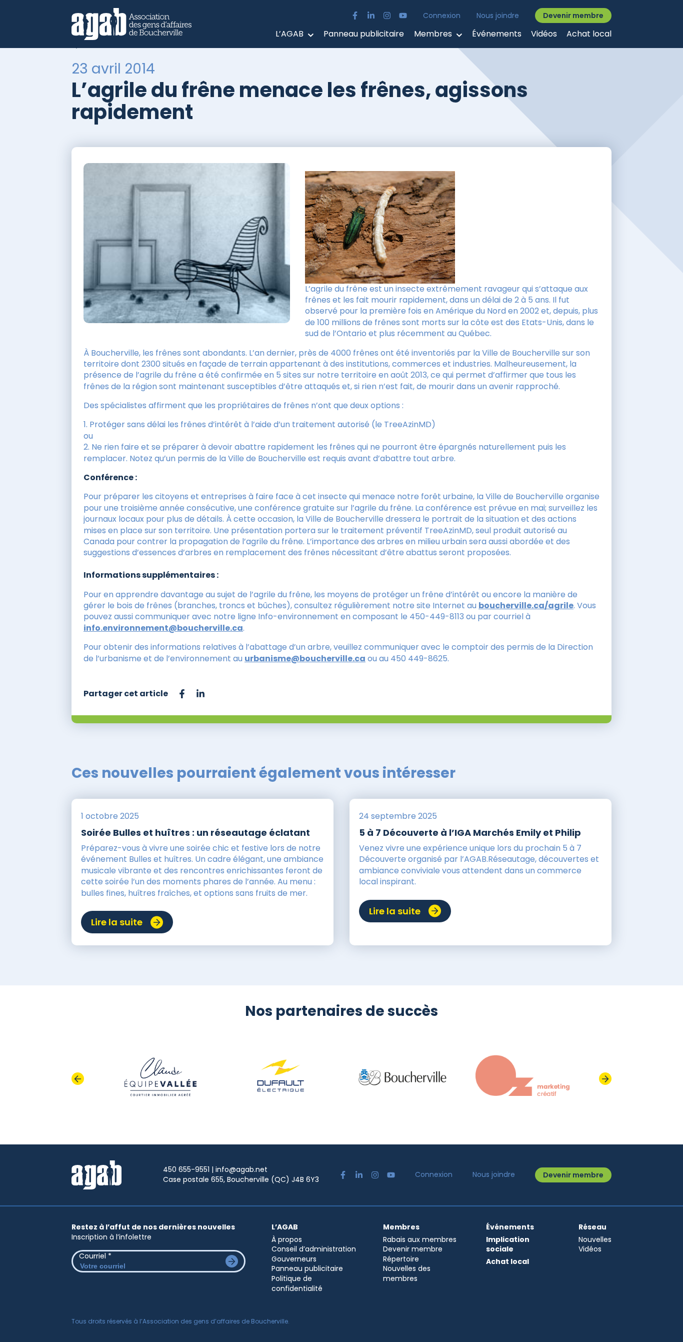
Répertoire (401, 1259)
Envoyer (232, 1261)
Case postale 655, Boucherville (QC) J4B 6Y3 (241, 1179)
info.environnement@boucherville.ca (163, 628)
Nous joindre (497, 16)
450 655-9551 (186, 1169)
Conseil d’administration (314, 1249)
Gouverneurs (294, 1259)
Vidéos (544, 34)
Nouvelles (595, 1239)
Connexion (441, 16)
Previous (78, 1078)
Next (605, 1078)
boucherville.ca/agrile (526, 605)
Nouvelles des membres (406, 1273)
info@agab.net (242, 1169)
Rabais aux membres (419, 1239)
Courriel (95, 1256)
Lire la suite (116, 922)
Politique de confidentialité (297, 1283)
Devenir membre (573, 16)
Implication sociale (508, 1244)
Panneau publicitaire (364, 34)
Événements (497, 34)
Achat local (589, 34)
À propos (287, 1239)
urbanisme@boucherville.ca (305, 658)
